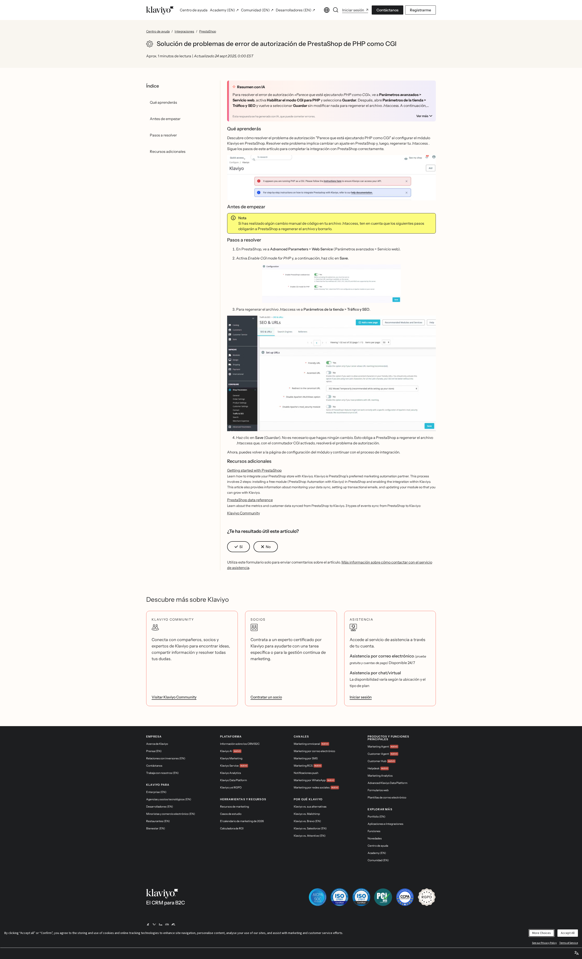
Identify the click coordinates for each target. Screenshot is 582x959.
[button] (331, 178)
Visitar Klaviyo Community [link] (174, 697)
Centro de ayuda (158, 31)
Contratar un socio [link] (266, 697)
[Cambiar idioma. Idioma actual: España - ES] (326, 10)
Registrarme (420, 10)
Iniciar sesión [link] (361, 697)
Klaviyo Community (243, 513)
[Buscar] (336, 10)
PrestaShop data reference (250, 500)
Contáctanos (387, 10)
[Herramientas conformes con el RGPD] (427, 897)
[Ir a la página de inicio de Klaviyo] (159, 10)
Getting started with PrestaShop (254, 470)
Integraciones (184, 31)
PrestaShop (207, 31)
